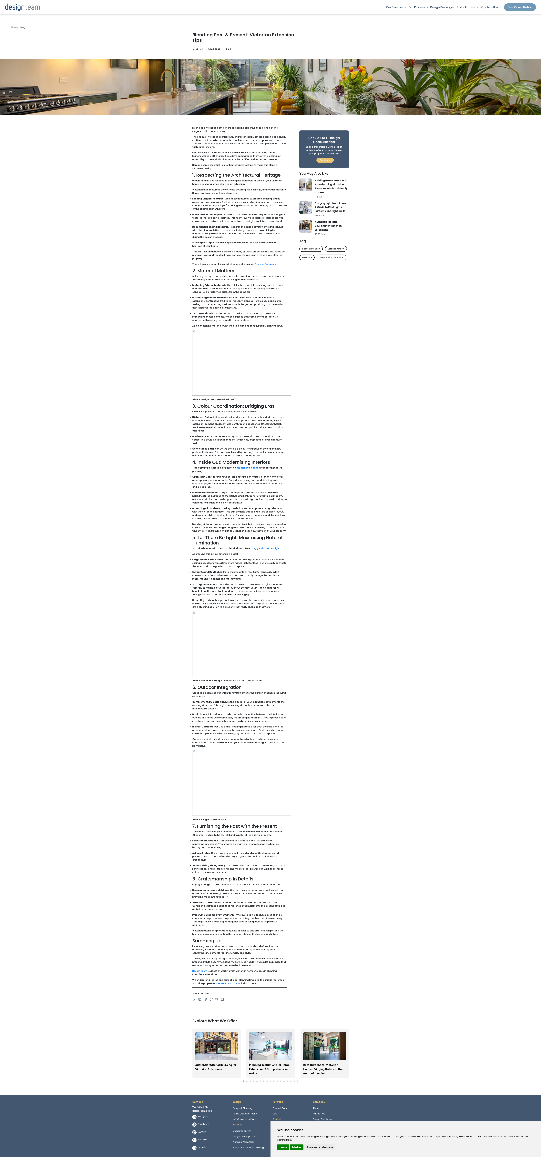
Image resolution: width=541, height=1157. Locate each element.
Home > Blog (18, 27)
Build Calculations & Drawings (248, 1147)
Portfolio (462, 7)
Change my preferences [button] (319, 1147)
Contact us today (226, 983)
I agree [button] (283, 1147)
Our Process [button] (417, 7)
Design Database (322, 1119)
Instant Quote (480, 7)
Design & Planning (242, 1108)
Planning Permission (266, 264)
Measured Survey (241, 1131)
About (496, 7)
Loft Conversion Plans (244, 1119)
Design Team (199, 971)
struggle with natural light (265, 548)
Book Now (325, 160)
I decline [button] (296, 1147)
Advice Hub (319, 1113)
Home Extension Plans (244, 1113)
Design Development (244, 1136)
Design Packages (442, 7)
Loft (275, 1113)
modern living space (248, 467)
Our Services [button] (395, 7)
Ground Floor (280, 1108)
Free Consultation (520, 7)
